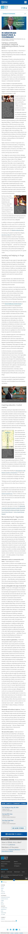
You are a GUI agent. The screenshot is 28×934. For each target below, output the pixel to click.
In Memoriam (9, 871)
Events (23, 871)
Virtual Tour (3, 891)
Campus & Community (5, 861)
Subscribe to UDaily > (14, 834)
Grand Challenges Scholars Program (13, 303)
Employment (3, 893)
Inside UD (3, 871)
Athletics (2, 865)
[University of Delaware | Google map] (16, 921)
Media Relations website (7, 851)
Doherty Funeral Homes (7, 493)
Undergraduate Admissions (5, 897)
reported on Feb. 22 (6, 234)
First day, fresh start (7, 820)
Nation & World (4, 863)
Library (2, 902)
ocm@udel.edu (11, 844)
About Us (2, 886)
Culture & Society (17, 863)
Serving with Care (7, 814)
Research (16, 861)
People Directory (3, 909)
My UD (2, 911)
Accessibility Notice (4, 907)
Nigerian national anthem (18, 230)
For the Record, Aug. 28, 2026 (10, 807)
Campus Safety (3, 912)
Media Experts (17, 871)
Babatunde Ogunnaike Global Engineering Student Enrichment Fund (13, 508)
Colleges (2, 900)
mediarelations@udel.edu (14, 849)
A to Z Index (3, 914)
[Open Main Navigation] (25, 2)
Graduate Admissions (4, 898)
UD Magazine (16, 865)
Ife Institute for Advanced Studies (11, 510)
